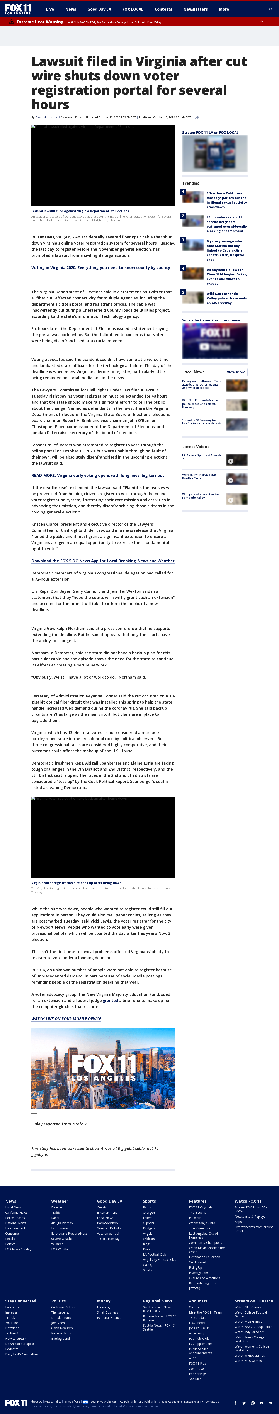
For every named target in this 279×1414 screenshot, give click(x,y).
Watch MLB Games (248, 1321)
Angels (147, 1233)
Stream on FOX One (254, 1301)
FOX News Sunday (18, 1249)
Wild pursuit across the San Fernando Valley (201, 496)
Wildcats (149, 1239)
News (10, 1201)
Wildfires (57, 1244)
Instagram (12, 1312)
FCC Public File (199, 1338)
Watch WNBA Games (250, 1355)
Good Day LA (109, 1201)
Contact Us (197, 1368)
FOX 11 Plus (197, 1363)
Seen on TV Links (109, 1228)
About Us (198, 1301)
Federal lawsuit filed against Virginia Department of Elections (80, 211)
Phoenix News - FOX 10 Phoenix (159, 1318)
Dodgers (149, 1228)
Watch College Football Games (251, 1314)
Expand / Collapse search (271, 9)
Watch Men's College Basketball (249, 1339)
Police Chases (15, 1218)
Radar (55, 1218)
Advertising (196, 1333)
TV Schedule (197, 1317)
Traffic (55, 1212)
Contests (195, 1307)
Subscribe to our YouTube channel (212, 320)
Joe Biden (58, 1323)
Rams (147, 1207)
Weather (59, 1201)
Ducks (147, 1249)
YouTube (11, 1323)
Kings (147, 1244)
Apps (238, 1222)
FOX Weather (60, 1249)
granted (110, 1000)
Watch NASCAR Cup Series (253, 1327)
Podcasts (11, 1349)
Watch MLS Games (248, 1361)
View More (236, 372)
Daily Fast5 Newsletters (22, 1354)
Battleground (60, 1338)
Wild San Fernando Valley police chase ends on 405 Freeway (227, 298)
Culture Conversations (204, 1278)
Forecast (57, 1207)
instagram (252, 1403)
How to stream (16, 1338)
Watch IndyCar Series (250, 1332)
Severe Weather (62, 1239)
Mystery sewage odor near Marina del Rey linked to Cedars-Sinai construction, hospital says (225, 250)
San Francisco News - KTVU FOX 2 (158, 1309)
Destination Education (204, 1257)
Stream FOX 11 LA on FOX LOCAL (210, 132)
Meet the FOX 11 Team (205, 1312)
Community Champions (205, 1243)
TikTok (10, 1317)
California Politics (63, 1307)
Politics (10, 1244)
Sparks (147, 1270)
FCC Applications (201, 1344)
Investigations (199, 1273)
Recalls (10, 1239)
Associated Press (71, 117)
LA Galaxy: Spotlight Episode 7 (202, 457)
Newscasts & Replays (250, 1216)
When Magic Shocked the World (207, 1250)
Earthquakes (60, 1228)
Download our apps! (19, 1344)
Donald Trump (61, 1317)
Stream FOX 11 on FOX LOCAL (251, 1209)
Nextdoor (12, 1328)
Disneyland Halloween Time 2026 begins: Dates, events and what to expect (201, 384)
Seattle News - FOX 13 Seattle (159, 1327)
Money (103, 1301)
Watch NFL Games (248, 1307)
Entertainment (15, 1228)
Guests (102, 1207)
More (224, 9)
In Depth (195, 1218)
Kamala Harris (61, 1333)
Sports (149, 1201)
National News (15, 1223)
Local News (193, 371)
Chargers (149, 1212)
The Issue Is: (198, 1212)
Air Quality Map (62, 1223)
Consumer (12, 1233)
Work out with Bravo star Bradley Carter (199, 476)
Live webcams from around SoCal (254, 1229)
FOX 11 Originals (200, 1207)
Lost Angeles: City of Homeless (203, 1235)
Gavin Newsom (62, 1328)
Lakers (147, 1218)
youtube (261, 1403)
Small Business (107, 1312)
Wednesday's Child (202, 1223)
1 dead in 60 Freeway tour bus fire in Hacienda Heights (201, 421)
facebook (235, 1403)
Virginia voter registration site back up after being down (76, 883)
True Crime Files (200, 1228)
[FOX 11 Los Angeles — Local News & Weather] (19, 9)
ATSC (193, 1358)
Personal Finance (109, 1317)
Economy (103, 1307)
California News (16, 1212)
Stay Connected (20, 1301)
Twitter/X (11, 1333)
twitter (244, 1403)
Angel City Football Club (159, 1260)
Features (197, 1201)
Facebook (12, 1307)
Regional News (157, 1301)
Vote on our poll (108, 1233)
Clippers (148, 1223)
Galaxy (147, 1265)
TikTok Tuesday (108, 1239)
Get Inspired (197, 1262)
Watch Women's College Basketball (252, 1348)
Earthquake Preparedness (69, 1233)
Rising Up (195, 1267)
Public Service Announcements (200, 1351)
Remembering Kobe (203, 1283)
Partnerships (198, 1374)
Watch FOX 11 (248, 1201)
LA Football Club (154, 1254)
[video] (237, 460)
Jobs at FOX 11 (199, 1328)
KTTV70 (194, 1288)
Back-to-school (108, 1223)
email (270, 1403)
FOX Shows (197, 1323)
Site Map (195, 1379)
